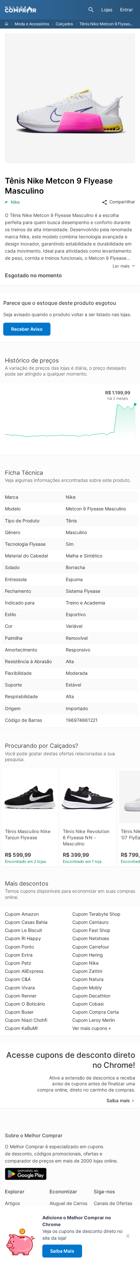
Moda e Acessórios (32, 23)
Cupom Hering (87, 955)
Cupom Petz (18, 963)
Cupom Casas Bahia (26, 922)
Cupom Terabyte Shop (96, 914)
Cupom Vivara (20, 987)
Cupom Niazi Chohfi (26, 1020)
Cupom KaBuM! (21, 1028)
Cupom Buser (19, 1012)
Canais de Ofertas (113, 1203)
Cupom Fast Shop (91, 930)
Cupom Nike (85, 963)
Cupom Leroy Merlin (93, 1020)
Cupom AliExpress (24, 971)
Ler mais (121, 266)
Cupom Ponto (19, 946)
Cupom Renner (20, 995)
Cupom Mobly (87, 987)
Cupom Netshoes (90, 938)
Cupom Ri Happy (23, 938)
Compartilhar (122, 201)
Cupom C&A (18, 979)
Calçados (64, 23)
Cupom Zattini (87, 971)
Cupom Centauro (90, 922)
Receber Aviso (27, 329)
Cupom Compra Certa (95, 1012)
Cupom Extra (19, 955)
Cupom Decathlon (91, 995)
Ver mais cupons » (91, 1028)
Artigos (12, 1203)
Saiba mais (118, 1100)
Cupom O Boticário (25, 1004)
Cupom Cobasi (88, 1004)
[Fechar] (129, 1236)
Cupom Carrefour (90, 946)
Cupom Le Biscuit (23, 930)
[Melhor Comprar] (45, 9)
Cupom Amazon (22, 914)
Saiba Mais (62, 1251)
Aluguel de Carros (68, 1203)
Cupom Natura (88, 979)
